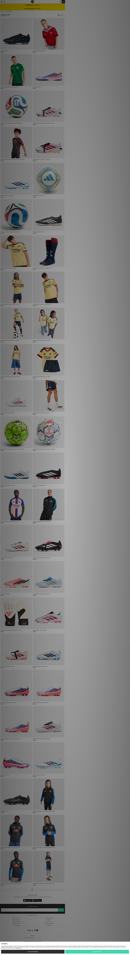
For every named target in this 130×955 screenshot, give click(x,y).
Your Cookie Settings (33, 951)
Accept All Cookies (97, 951)
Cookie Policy (18, 948)
